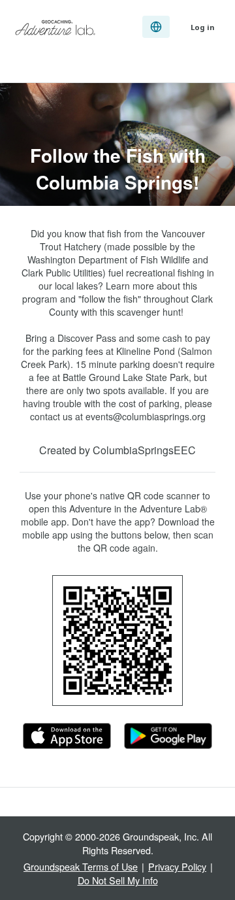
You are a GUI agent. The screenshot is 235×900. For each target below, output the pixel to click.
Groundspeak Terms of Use (81, 866)
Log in (203, 27)
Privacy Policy (177, 866)
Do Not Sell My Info (118, 880)
